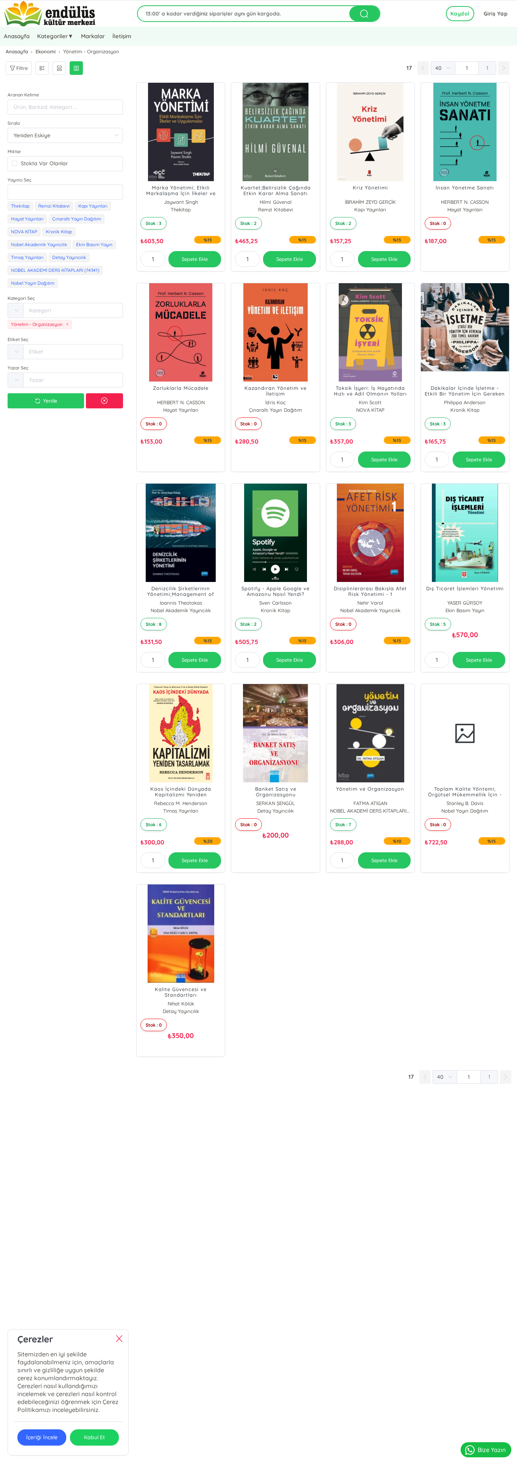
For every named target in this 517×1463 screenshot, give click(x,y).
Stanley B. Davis (465, 803)
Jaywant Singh (181, 202)
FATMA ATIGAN (370, 803)
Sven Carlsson (275, 603)
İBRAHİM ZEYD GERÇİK (370, 202)
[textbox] (65, 192)
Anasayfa (17, 36)
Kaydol (460, 13)
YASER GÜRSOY (464, 603)
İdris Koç (275, 402)
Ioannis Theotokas (181, 603)
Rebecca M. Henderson (180, 803)
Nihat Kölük (181, 1004)
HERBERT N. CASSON (465, 202)
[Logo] (50, 13)
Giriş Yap (496, 13)
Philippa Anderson (465, 402)
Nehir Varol (370, 603)
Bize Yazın (492, 1450)
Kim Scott (370, 402)
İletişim (121, 36)
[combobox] (65, 192)
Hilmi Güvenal (275, 202)
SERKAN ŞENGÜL (275, 803)
